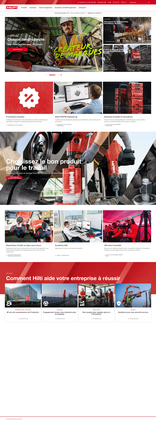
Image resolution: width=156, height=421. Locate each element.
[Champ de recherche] (149, 2)
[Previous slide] (46, 75)
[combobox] (139, 2)
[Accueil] (11, 7)
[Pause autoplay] (61, 75)
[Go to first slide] (58, 75)
